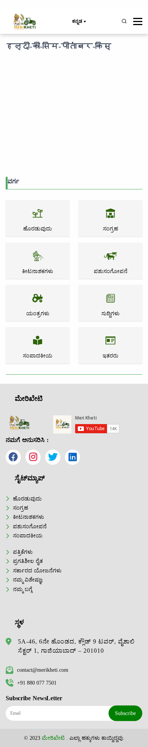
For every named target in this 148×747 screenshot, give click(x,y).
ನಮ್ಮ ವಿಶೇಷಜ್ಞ (28, 580)
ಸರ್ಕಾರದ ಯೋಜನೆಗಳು (37, 570)
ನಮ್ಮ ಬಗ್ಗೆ (22, 589)
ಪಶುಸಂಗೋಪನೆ (30, 526)
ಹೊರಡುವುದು (27, 499)
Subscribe (125, 713)
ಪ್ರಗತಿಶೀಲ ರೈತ (28, 561)
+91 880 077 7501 (37, 683)
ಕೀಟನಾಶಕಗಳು (28, 517)
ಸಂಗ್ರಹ (20, 508)
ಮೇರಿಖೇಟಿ (53, 738)
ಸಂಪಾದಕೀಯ (28, 535)
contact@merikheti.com (42, 670)
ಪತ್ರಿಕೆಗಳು (23, 552)
